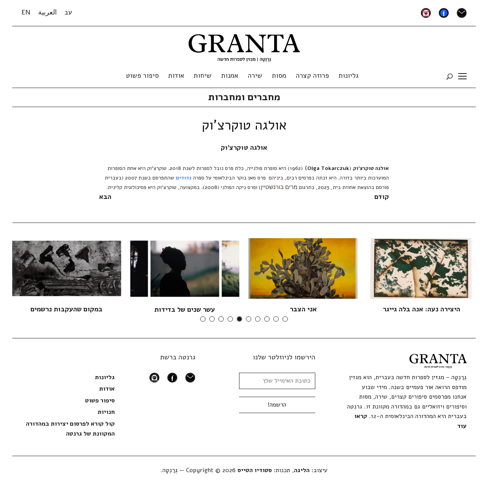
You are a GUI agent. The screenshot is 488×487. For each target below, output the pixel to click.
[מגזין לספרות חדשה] (244, 45)
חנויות (106, 412)
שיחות (203, 75)
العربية (47, 12)
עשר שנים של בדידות (184, 309)
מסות (279, 75)
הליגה (302, 470)
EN (25, 12)
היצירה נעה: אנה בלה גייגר (421, 309)
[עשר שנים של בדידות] (184, 268)
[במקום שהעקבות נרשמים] (66, 268)
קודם (381, 196)
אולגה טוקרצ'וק (244, 147)
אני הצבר (303, 309)
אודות (176, 75)
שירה (255, 75)
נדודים (183, 177)
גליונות (348, 75)
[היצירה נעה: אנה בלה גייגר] (421, 268)
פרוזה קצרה (312, 75)
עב (68, 12)
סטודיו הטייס (255, 470)
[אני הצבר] (303, 268)
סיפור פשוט (142, 75)
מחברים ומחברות (244, 97)
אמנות (229, 75)
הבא (105, 196)
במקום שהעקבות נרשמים (66, 309)
